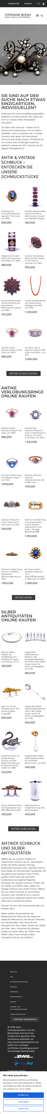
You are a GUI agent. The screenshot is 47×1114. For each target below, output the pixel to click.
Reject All (23, 1109)
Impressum (14, 992)
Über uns (13, 972)
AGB (11, 977)
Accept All (23, 1095)
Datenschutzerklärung (19, 982)
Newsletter (13, 4)
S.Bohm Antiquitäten (17, 1014)
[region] (23, 1092)
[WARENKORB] (38, 4)
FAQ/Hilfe (13, 987)
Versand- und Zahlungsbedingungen (18, 1008)
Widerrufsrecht (16, 997)
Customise (23, 1102)
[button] (37, 15)
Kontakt (28, 4)
